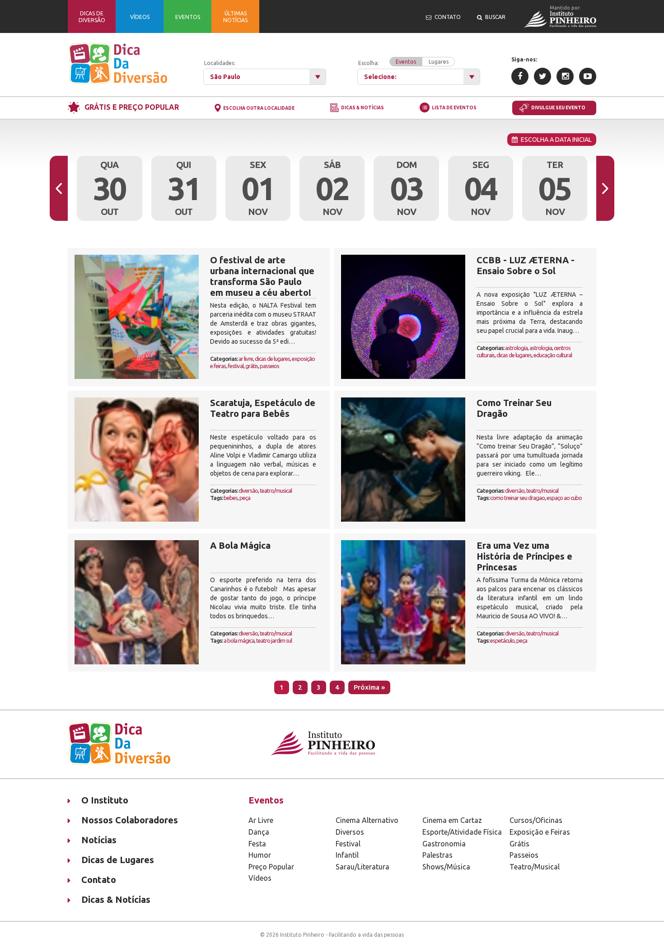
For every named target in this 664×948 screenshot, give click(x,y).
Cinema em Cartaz (452, 820)
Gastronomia (444, 844)
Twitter (542, 76)
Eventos (406, 62)
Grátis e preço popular (131, 107)
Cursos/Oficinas (536, 820)
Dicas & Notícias (362, 108)
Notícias (99, 840)
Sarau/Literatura (362, 867)
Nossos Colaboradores (129, 820)
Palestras (437, 855)
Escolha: (403, 62)
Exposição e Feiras (540, 832)
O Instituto (104, 800)
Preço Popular (271, 867)
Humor (259, 855)
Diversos (350, 832)
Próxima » (369, 687)
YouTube (587, 76)
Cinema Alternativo (367, 820)
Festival (348, 844)
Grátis (519, 844)
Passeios (524, 855)
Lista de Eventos (454, 107)
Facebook (519, 76)
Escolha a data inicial (555, 139)
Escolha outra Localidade (259, 108)
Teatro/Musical (535, 867)
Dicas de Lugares (117, 860)
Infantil (347, 855)
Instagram (565, 76)
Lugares (439, 62)
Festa (257, 844)
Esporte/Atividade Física (462, 832)
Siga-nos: (524, 59)
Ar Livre (260, 820)
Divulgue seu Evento (558, 107)
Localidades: (219, 63)
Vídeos (259, 878)
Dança (258, 832)
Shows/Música (446, 867)
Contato (98, 879)
